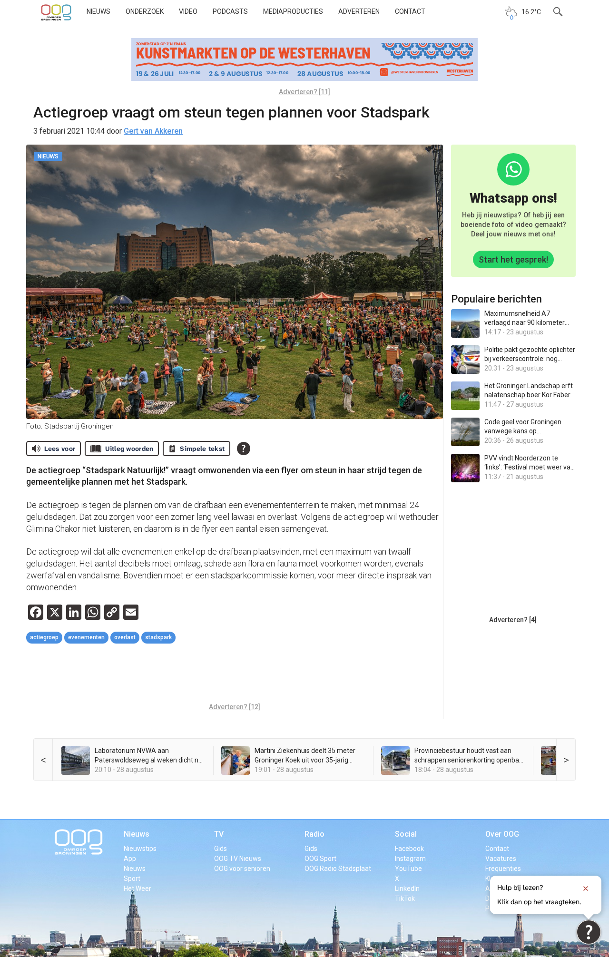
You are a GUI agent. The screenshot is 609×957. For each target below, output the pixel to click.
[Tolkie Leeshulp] (588, 932)
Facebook (409, 848)
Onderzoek (145, 11)
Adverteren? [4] (513, 620)
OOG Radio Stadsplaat (337, 868)
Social (406, 834)
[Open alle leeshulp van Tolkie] (243, 448)
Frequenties (503, 868)
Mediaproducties (293, 11)
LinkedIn (407, 888)
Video (188, 11)
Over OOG (502, 834)
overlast (125, 637)
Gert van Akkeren (153, 131)
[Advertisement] (234, 674)
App (130, 858)
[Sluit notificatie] (585, 888)
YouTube (408, 868)
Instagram (410, 858)
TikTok (405, 898)
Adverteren (359, 11)
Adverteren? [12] (234, 707)
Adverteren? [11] (304, 92)
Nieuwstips (140, 848)
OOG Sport (320, 858)
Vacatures (500, 858)
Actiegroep (44, 637)
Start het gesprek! (513, 259)
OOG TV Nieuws (237, 858)
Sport (132, 878)
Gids (220, 848)
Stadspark (158, 637)
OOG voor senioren (242, 868)
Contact (410, 11)
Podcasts (230, 11)
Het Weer (137, 888)
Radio (314, 834)
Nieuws (98, 11)
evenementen (86, 637)
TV (219, 834)
